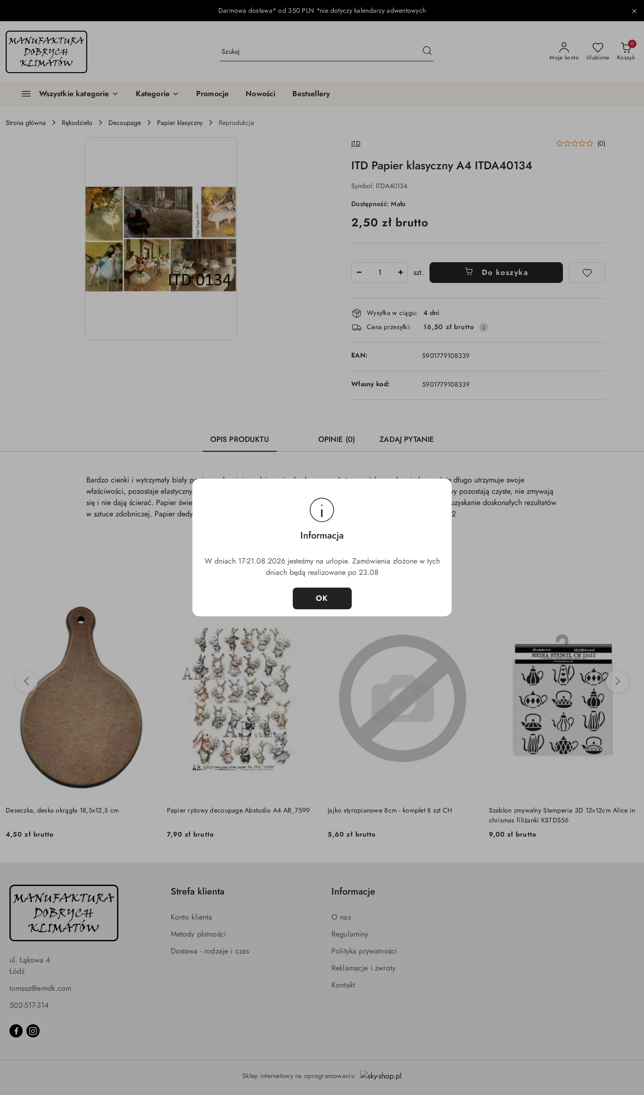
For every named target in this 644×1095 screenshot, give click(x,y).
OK (322, 598)
